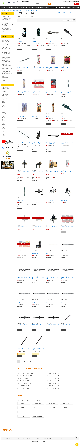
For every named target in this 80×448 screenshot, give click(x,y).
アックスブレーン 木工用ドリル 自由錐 (25, 375)
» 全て (12, 36)
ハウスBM (4, 113)
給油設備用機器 (5, 58)
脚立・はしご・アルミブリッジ (7, 65)
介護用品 (3, 80)
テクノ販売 (4, 134)
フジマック (4, 106)
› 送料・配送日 (52, 403)
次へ (31, 361)
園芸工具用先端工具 (5, 28)
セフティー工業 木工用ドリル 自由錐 (24, 383)
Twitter (58, 438)
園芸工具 (37, 7)
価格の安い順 (45, 20)
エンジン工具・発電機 (23, 7)
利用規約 (50, 438)
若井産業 (3, 128)
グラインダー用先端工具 (6, 19)
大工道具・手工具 (31, 7)
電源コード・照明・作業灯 (6, 67)
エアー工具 (8, 7)
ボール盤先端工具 (5, 23)
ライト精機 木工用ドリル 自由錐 (24, 385)
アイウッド (4, 127)
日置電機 (3, 124)
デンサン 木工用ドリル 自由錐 (23, 380)
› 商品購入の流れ (38, 403)
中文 (73, 438)
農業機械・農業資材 (5, 79)
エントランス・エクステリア (7, 69)
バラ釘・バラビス (5, 47)
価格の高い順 (51, 20)
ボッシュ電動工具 (5, 91)
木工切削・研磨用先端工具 (6, 29)
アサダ (3, 101)
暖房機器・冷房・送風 (6, 57)
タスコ (3, 119)
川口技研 (3, 120)
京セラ (3, 90)
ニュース (77, 7)
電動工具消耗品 (6, 16)
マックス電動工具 (5, 94)
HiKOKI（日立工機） (5, 88)
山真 (3, 109)
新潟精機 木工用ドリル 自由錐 (53, 383)
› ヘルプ (52, 412)
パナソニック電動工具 (6, 92)
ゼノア (3, 130)
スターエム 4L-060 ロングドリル (24, 142)
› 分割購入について (24, 407)
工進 (3, 105)
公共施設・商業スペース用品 (7, 73)
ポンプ (3, 76)
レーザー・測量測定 (14, 7)
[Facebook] (57, 7)
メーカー (41, 7)
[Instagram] (59, 7)
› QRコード (38, 412)
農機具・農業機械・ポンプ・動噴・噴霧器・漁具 (7, 55)
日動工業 (3, 117)
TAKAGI (3, 135)
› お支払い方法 (24, 403)
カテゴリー (46, 7)
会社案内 (17, 438)
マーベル (3, 131)
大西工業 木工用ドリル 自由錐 (53, 385)
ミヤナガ (3, 123)
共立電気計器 (4, 121)
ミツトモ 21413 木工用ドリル (66, 171)
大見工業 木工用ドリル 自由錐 (53, 380)
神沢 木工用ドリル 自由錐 (23, 378)
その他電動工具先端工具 (6, 18)
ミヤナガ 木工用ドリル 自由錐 (53, 375)
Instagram (61, 438)
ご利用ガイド (62, 7)
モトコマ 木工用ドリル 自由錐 (23, 388)
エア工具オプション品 (6, 44)
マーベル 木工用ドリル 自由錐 (53, 378)
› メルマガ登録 (52, 407)
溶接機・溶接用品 (5, 77)
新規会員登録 (7, 438)
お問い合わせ (68, 7)
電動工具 (3, 7)
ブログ (73, 7)
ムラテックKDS (5, 98)
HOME (3, 438)
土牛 (3, 116)
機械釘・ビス (4, 45)
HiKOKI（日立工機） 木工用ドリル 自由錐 (25, 373)
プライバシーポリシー (32, 438)
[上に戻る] (76, 445)
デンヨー (3, 110)
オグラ (3, 99)
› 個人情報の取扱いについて (38, 416)
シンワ (3, 108)
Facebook (54, 438)
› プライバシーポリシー (23, 416)
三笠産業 (3, 112)
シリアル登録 (12, 438)
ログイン (71, 3)
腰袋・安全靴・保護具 (6, 61)
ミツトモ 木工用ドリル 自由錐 (53, 388)
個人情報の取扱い (40, 438)
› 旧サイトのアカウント (66, 412)
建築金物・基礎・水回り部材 (7, 68)
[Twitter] (54, 7)
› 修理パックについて (66, 403)
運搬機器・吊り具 (5, 64)
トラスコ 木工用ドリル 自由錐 (53, 373)
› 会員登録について (66, 407)
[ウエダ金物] (8, 3)
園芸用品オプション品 (6, 52)
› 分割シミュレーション (38, 407)
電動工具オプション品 (6, 41)
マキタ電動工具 (5, 87)
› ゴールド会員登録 (24, 412)
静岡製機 (3, 102)
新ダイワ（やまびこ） (6, 95)
